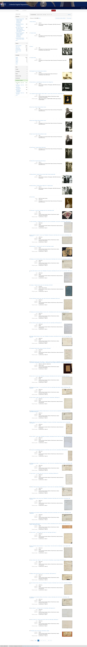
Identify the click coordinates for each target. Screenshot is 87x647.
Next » (40, 18)
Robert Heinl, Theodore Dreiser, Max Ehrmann (38, 160)
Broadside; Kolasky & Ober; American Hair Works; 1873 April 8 (41, 348)
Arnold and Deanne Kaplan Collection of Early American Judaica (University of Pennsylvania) (20, 20)
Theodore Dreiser (33, 57)
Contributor (18, 71)
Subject (17, 43)
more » (17, 40)
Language (17, 55)
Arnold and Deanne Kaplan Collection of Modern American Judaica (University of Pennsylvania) (20, 34)
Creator (17, 69)
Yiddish (17, 61)
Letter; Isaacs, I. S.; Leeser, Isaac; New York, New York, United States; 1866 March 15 (44, 473)
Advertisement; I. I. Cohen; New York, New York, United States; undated (42, 246)
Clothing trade (18, 48)
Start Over (69, 14)
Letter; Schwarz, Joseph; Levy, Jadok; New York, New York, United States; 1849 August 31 (45, 397)
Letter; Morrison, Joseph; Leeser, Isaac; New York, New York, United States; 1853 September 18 (46, 322)
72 (48, 640)
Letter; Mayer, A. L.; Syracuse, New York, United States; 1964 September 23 (43, 608)
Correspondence (18, 49)
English (17, 57)
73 (50, 640)
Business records (18, 50)
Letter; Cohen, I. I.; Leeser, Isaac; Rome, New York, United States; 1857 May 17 (43, 532)
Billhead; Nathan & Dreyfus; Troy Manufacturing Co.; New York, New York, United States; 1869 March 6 (47, 486)
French (17, 62)
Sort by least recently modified (60, 18)
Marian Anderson (33, 21)
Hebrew (17, 58)
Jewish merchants (18, 45)
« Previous (32, 640)
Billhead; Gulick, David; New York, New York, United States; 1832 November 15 (43, 573)
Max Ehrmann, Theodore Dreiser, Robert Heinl (38, 147)
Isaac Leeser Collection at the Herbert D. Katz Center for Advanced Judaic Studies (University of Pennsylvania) (20, 29)
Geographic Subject (19, 80)
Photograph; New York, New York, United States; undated (40, 630)
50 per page (69, 18)
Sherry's (31, 46)
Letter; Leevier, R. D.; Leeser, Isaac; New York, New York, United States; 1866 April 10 (44, 619)
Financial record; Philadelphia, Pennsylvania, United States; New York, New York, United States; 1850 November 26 (49, 449)
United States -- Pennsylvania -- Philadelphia (18, 90)
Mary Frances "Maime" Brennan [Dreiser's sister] (38, 120)
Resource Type (18, 75)
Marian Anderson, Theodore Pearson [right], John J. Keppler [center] (42, 185)
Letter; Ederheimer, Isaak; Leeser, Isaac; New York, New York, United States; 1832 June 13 (45, 298)
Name (17, 73)
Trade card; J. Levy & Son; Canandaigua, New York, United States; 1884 (42, 210)
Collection (17, 16)
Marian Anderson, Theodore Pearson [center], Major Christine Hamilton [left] (43, 174)
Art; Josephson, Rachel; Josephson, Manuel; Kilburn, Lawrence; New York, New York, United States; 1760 (47, 93)
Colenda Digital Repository (4, 4)
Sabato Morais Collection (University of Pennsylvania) (20, 25)
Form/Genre (18, 78)
